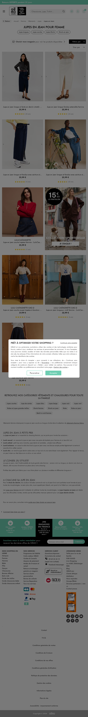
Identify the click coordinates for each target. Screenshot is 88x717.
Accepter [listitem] (53, 373)
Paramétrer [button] (45, 362)
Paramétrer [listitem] (34, 373)
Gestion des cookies (60, 367)
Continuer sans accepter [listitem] (68, 343)
